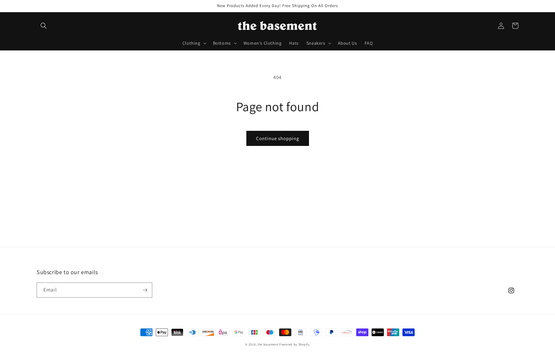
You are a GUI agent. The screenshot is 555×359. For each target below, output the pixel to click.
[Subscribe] (145, 290)
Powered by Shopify (294, 344)
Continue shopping (277, 138)
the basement (268, 344)
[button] (44, 26)
